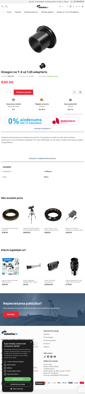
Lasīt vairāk (12, 357)
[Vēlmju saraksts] (68, 6)
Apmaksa (31, 1)
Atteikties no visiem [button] (17, 384)
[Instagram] (51, 356)
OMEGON (11, 76)
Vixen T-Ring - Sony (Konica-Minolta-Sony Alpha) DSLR (51, 230)
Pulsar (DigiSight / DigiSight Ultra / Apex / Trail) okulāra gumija (30, 282)
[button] (17, 389)
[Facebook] (48, 356)
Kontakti (11, 314)
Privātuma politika (50, 1)
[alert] (17, 366)
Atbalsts (66, 1)
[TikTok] (45, 356)
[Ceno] (40, 383)
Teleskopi (18, 12)
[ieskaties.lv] (21, 332)
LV (60, 6)
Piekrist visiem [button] (17, 379)
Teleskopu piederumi (31, 12)
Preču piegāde (39, 1)
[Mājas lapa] (3, 12)
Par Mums (60, 1)
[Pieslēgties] (82, 6)
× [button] (31, 342)
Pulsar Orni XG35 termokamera (49, 281)
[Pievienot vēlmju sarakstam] (16, 208)
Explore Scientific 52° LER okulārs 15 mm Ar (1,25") (74, 281)
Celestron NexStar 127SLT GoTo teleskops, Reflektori (31, 229)
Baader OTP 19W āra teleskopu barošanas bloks (74, 229)
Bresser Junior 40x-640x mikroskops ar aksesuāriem (10, 282)
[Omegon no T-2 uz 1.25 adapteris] (42, 39)
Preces (9, 12)
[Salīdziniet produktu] (80, 92)
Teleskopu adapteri (47, 12)
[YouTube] (54, 356)
